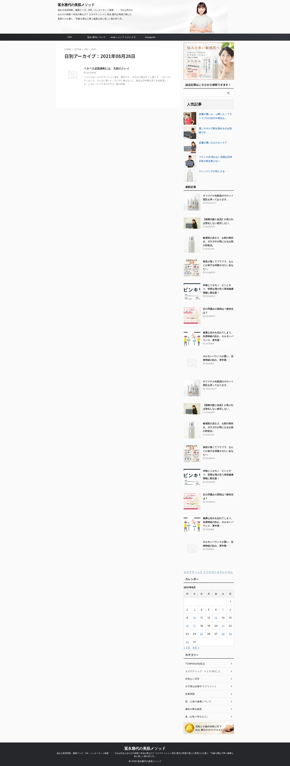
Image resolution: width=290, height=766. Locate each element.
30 (187, 642)
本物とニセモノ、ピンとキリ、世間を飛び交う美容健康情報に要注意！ (218, 289)
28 (223, 633)
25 (201, 633)
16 (187, 625)
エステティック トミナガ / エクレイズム (208, 572)
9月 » (196, 647)
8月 (86, 49)
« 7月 (187, 647)
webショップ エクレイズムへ (123, 38)
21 (223, 625)
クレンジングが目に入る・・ (214, 171)
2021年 (77, 49)
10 (194, 617)
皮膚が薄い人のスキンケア (213, 142)
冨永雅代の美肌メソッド (76, 5)
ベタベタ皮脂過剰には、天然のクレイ (106, 68)
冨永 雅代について (96, 37)
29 (230, 633)
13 (215, 617)
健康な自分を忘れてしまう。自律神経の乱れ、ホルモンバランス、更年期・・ (218, 336)
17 (194, 625)
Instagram (150, 37)
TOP (69, 37)
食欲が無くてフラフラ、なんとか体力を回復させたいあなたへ (218, 265)
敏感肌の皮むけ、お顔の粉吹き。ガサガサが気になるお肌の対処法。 (218, 241)
